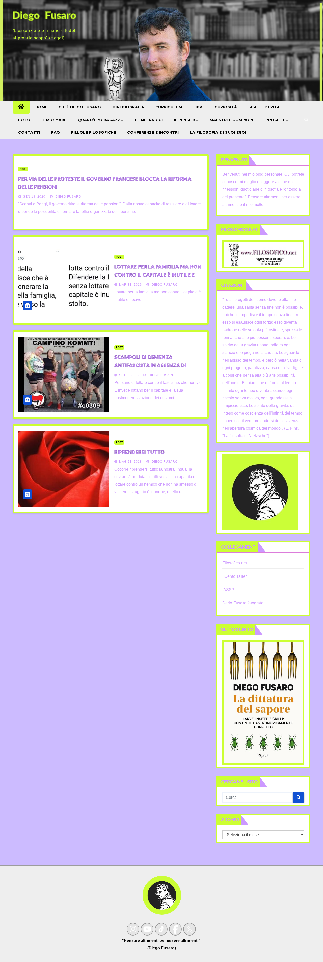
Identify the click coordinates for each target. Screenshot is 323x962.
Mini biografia (128, 107)
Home (41, 107)
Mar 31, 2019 (130, 284)
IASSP (228, 590)
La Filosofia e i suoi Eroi (218, 132)
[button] (306, 120)
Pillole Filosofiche (93, 132)
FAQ (55, 132)
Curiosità (225, 107)
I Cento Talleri (235, 576)
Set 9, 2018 (129, 375)
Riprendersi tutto (139, 452)
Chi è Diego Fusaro (80, 107)
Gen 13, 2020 (34, 196)
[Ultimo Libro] (263, 702)
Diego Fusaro (67, 196)
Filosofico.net (234, 563)
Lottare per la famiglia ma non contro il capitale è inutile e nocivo (157, 275)
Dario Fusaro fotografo (242, 603)
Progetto (277, 120)
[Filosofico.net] (263, 254)
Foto (24, 120)
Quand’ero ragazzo (101, 120)
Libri (198, 107)
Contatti (29, 132)
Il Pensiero (186, 120)
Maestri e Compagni (232, 120)
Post (23, 169)
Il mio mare (54, 120)
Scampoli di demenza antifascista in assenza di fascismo (150, 365)
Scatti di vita (264, 107)
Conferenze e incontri (153, 132)
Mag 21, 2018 (130, 461)
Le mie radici (149, 120)
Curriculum (168, 107)
